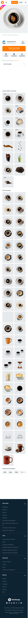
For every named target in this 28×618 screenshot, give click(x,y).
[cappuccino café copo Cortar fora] (8, 157)
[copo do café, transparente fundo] (8, 578)
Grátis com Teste (14, 48)
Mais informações (7, 63)
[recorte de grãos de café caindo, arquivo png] (8, 204)
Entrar (21, 2)
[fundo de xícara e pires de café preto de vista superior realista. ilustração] (8, 145)
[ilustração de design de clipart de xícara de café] (8, 97)
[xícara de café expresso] (8, 109)
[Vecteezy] (2, 2)
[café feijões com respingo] (8, 192)
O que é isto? (16, 60)
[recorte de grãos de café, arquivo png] (8, 252)
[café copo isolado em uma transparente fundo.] (8, 566)
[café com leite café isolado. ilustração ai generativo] (8, 133)
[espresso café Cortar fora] (8, 180)
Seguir (23, 43)
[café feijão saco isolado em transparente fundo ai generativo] (8, 264)
